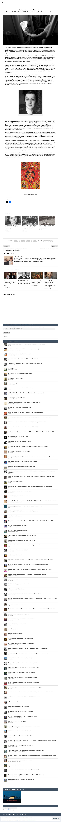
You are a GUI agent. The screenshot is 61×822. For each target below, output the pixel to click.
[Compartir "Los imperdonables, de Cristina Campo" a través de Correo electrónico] (34, 240)
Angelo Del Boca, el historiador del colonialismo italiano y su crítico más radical (50, 284)
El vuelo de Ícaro (15, 403)
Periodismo (10, 688)
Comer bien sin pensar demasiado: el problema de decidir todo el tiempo (22, 716)
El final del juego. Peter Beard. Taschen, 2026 (17, 603)
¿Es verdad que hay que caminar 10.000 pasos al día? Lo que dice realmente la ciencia (25, 363)
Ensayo (9, 359)
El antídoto (9, 350)
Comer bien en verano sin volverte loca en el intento (18, 530)
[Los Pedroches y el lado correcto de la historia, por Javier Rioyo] (5, 746)
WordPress (24, 814)
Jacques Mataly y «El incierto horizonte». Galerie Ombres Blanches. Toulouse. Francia (25, 506)
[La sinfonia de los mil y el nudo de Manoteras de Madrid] (5, 496)
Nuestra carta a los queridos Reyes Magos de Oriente (36, 282)
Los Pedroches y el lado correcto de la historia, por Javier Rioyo (20, 745)
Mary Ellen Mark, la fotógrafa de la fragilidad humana (18, 623)
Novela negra (10, 389)
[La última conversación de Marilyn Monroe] (5, 589)
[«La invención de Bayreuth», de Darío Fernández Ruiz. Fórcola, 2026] (5, 619)
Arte (8, 512)
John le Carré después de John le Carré (15, 481)
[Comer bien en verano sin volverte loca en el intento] (5, 531)
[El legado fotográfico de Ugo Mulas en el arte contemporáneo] (5, 736)
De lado (9, 741)
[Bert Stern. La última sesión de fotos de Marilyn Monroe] (5, 579)
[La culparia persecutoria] (5, 629)
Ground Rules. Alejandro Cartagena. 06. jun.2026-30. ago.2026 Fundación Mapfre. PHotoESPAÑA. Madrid (28, 564)
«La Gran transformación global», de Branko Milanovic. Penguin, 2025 (21, 466)
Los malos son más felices (12, 369)
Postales (9, 413)
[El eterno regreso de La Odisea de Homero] (5, 398)
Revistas (9, 560)
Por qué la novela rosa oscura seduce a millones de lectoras (20, 491)
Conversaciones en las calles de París (15, 378)
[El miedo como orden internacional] (5, 555)
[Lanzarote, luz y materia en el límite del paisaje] (5, 721)
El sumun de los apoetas (14, 526)
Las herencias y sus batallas (13, 701)
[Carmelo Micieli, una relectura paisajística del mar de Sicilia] (5, 374)
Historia (9, 585)
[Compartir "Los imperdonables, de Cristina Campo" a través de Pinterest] (24, 240)
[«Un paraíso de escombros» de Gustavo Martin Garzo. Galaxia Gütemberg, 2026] (5, 683)
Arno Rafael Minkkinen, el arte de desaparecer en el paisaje (19, 407)
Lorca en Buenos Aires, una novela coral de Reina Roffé (24, 282)
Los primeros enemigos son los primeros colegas (18, 436)
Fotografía (9, 374)
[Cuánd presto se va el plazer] (5, 383)
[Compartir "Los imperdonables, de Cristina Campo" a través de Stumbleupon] (31, 240)
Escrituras (29, 11)
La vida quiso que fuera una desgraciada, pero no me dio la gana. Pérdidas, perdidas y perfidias (27, 574)
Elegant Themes (12, 814)
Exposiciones (10, 541)
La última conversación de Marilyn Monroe (16, 588)
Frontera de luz (10, 379)
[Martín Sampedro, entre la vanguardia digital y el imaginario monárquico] (5, 462)
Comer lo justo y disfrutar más (13, 364)
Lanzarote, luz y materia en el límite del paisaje (17, 721)
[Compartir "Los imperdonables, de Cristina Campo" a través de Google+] (19, 240)
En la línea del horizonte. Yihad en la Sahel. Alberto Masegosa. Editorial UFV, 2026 (24, 426)
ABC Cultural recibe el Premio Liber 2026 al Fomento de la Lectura (21, 353)
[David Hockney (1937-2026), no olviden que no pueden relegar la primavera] (5, 511)
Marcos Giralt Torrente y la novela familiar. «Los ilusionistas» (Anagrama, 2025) (23, 677)
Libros (46, 11)
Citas (9, 418)
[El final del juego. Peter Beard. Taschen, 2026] (5, 604)
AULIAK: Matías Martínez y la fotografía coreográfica (18, 706)
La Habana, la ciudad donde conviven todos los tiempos (19, 451)
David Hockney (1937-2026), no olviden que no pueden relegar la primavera (22, 511)
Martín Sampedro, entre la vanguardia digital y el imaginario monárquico (22, 461)
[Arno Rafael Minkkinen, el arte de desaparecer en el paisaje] (5, 408)
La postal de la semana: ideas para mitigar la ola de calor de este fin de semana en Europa (25, 412)
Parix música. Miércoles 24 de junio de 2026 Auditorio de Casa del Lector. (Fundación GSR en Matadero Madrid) (30, 486)
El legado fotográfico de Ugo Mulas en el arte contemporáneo (20, 735)
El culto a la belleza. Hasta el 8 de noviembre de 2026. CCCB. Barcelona (22, 535)
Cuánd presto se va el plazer (13, 383)
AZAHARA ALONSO (16, 11)
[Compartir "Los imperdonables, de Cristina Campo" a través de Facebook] (15, 240)
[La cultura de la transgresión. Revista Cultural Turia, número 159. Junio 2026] (5, 359)
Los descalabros (11, 368)
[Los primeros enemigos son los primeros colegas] (5, 437)
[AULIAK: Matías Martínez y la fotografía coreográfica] (5, 707)
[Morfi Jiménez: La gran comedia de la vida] (5, 765)
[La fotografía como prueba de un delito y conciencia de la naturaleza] (5, 673)
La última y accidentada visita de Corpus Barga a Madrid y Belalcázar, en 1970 (23, 667)
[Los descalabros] (5, 369)
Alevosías (13, 350)
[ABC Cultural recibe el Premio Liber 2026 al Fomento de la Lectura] (5, 354)
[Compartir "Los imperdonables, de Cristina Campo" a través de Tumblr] (22, 240)
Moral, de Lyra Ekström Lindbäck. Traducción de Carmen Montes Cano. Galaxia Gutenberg (26, 774)
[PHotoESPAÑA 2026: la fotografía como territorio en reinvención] (5, 712)
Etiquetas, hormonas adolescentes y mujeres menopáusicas (20, 760)
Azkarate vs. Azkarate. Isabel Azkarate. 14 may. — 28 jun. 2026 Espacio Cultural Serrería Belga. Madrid (28, 648)
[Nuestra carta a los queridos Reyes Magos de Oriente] (37, 275)
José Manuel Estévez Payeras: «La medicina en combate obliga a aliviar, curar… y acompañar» (26, 392)
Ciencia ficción (17, 350)
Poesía (9, 654)
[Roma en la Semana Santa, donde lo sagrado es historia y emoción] (5, 780)
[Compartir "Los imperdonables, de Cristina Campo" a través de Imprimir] (36, 240)
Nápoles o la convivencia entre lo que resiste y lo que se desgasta (21, 657)
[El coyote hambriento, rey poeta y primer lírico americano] (5, 584)
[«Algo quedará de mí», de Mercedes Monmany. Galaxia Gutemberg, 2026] (13, 220)
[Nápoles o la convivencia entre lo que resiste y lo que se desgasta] (5, 658)
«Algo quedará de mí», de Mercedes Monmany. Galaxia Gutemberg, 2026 (11, 227)
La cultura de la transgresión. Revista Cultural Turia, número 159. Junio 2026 (23, 358)
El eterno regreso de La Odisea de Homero (16, 397)
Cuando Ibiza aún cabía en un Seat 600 (15, 633)
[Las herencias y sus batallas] (5, 702)
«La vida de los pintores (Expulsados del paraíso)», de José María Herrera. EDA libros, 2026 (26, 750)
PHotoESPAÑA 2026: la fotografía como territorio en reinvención (20, 711)
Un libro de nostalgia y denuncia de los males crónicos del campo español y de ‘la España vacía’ (27, 422)
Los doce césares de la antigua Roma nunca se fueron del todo (20, 638)
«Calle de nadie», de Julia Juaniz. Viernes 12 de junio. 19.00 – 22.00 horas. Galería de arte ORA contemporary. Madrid (31, 520)
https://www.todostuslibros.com (30, 194)
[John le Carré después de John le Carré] (5, 482)
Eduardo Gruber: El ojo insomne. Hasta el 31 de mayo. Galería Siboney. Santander (24, 696)
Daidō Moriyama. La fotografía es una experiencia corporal (19, 441)
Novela (9, 492)
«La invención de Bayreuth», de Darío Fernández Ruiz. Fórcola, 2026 (21, 619)
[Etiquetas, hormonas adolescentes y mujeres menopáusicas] (5, 760)
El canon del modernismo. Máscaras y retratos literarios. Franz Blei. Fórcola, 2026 (24, 402)
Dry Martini (9, 384)
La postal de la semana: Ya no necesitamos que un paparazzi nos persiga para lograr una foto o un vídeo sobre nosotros (31, 476)
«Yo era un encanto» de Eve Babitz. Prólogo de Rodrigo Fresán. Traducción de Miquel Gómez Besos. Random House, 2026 (32, 740)
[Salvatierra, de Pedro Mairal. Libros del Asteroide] (5, 526)
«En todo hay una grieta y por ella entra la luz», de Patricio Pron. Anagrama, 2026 (23, 726)
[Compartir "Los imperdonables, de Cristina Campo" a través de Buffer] (29, 240)
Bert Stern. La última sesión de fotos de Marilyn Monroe (19, 579)
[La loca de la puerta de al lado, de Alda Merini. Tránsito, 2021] (10, 275)
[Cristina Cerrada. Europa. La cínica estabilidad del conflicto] (47, 220)
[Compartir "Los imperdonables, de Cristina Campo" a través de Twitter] (17, 240)
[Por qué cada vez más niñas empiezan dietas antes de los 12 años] (5, 644)
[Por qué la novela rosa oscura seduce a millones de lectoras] (5, 491)
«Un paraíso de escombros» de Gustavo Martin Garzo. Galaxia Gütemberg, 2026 (23, 682)
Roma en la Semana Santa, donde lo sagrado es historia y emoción (21, 779)
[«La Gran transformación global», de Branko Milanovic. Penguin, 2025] (5, 467)
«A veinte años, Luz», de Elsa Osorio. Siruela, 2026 (17, 549)
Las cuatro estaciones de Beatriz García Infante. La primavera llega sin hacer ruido (24, 545)
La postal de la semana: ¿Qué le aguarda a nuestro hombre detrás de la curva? (23, 769)
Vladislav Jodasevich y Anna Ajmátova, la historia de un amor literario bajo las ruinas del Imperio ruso (28, 653)
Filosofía (19, 432)
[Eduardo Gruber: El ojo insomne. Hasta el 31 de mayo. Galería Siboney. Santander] (5, 697)
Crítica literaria (35, 11)
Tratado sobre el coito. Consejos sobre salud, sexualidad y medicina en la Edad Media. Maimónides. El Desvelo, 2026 (31, 431)
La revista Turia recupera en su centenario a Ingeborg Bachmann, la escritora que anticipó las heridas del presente (30, 559)
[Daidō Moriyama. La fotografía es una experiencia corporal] (5, 442)
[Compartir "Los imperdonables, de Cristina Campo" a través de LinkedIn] (26, 240)
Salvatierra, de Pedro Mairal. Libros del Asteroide (18, 525)
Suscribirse (7, 332)
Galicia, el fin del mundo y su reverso (15, 515)
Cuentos (9, 423)
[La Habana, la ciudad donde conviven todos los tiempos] (5, 451)
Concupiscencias (11, 432)
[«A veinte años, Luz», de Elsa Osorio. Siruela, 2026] (5, 550)
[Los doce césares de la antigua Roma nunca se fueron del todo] (5, 639)
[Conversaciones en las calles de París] (5, 379)
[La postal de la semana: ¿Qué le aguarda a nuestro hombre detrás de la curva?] (5, 770)
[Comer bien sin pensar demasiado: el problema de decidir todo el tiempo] (5, 717)
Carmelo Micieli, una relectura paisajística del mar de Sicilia (20, 373)
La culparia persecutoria (12, 628)
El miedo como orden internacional (15, 554)
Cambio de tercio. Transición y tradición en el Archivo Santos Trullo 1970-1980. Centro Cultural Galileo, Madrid (30, 569)
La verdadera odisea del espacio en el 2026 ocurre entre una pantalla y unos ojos (24, 349)
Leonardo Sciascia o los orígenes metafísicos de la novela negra (20, 387)
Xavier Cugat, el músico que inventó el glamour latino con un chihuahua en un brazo (24, 593)
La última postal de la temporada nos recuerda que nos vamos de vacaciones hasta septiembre (26, 344)
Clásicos (9, 398)
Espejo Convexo (41, 11)
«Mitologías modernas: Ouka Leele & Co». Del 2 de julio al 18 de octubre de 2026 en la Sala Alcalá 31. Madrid (29, 417)
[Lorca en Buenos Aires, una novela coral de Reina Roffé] (24, 275)
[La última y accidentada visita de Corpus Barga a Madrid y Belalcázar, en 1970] (5, 668)
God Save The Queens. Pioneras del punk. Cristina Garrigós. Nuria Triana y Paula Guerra (29, 227)
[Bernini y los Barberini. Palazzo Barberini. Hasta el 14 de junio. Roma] (5, 541)
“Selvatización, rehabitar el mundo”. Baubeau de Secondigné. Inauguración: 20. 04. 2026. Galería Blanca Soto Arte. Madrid (32, 755)
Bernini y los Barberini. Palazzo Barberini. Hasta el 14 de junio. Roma (21, 540)
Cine (10, 521)
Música (11, 620)
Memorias (13, 594)
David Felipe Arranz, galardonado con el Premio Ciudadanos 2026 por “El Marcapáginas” (25, 687)
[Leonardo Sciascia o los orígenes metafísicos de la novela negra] (5, 388)
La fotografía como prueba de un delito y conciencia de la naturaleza (21, 672)
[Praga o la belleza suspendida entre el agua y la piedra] (5, 614)
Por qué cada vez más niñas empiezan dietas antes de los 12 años (21, 643)
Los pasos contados (11, 668)
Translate (12, 809)
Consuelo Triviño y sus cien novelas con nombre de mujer (19, 730)
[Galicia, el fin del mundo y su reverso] (5, 516)
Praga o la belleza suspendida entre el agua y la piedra (18, 614)
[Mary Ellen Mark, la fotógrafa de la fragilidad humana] (5, 624)
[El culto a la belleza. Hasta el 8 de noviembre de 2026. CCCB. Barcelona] (5, 536)
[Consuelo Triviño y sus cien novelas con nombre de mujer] (5, 731)
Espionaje (9, 482)
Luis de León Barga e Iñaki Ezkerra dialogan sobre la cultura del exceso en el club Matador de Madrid (28, 446)
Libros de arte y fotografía (22, 751)
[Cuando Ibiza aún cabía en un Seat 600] (5, 634)
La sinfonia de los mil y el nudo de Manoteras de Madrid (19, 495)
